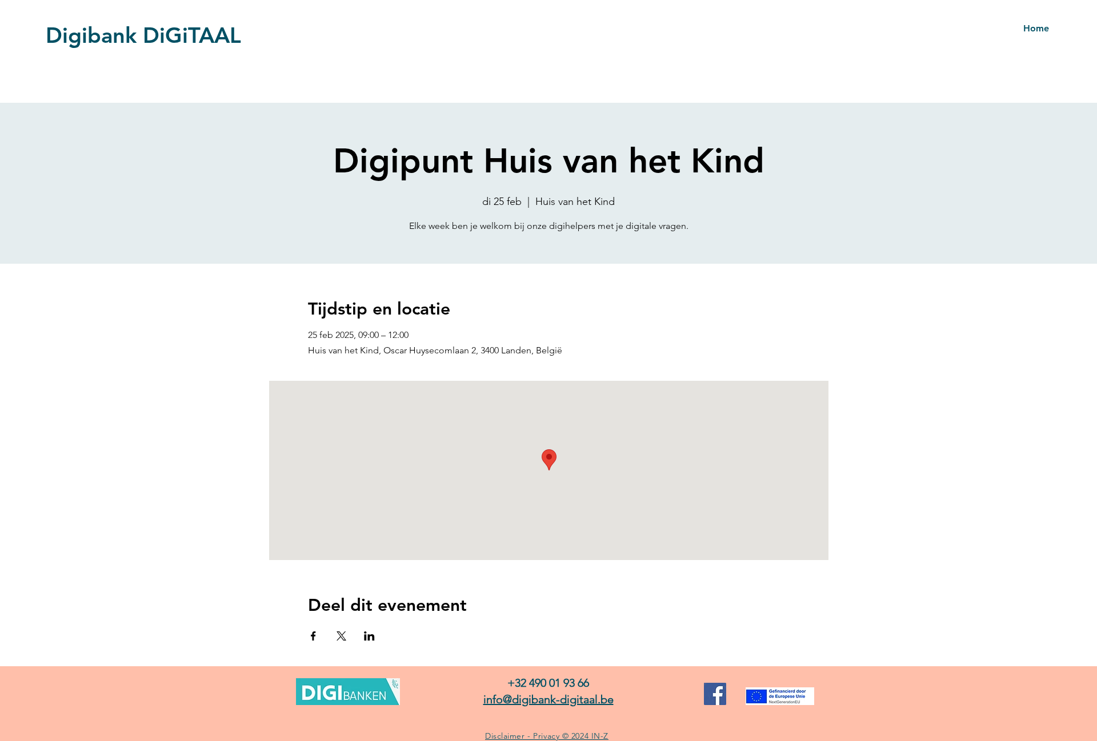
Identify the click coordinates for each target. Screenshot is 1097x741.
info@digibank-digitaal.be (548, 699)
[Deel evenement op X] (341, 636)
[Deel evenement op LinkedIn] (369, 636)
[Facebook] (715, 694)
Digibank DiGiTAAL (143, 35)
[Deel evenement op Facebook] (313, 636)
